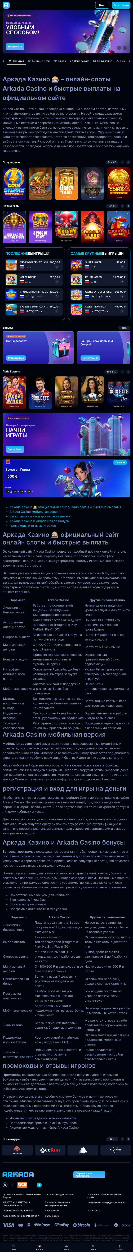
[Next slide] (127, 61)
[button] (119, 48)
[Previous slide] (5, 61)
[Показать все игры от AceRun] (50, 1150)
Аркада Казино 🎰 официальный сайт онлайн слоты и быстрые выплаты (65, 507)
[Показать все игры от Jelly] (83, 1150)
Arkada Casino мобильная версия (35, 511)
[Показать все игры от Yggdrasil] (17, 1150)
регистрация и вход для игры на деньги (40, 516)
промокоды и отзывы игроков (33, 525)
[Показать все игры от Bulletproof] (115, 1150)
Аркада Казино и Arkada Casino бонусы (40, 521)
